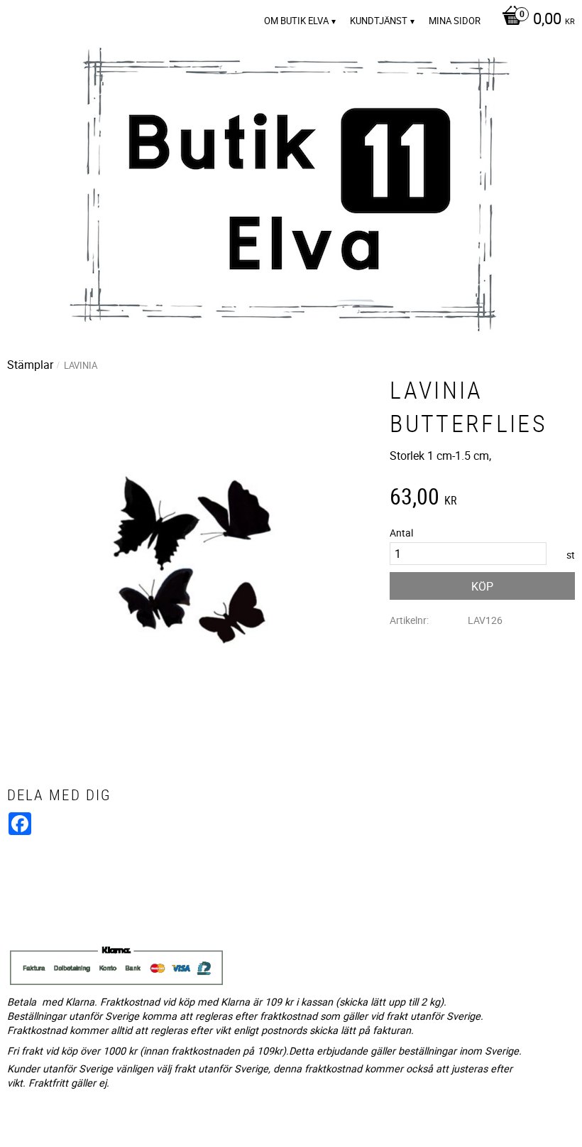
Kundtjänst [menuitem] (378, 20)
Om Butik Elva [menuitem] (296, 20)
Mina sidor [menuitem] (455, 20)
